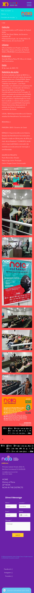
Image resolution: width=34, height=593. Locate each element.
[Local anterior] (3, 439)
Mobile (21, 511)
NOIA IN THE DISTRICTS (12, 487)
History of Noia (8, 482)
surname (22, 502)
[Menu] (29, 4)
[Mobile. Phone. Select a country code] (22, 515)
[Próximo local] (31, 439)
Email (7, 511)
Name (7, 502)
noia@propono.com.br (10, 472)
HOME (5, 479)
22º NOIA (6, 485)
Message (8, 520)
